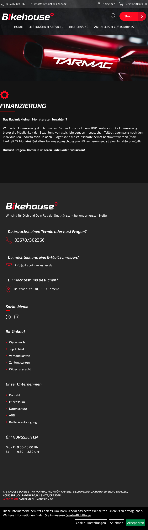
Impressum (17, 402)
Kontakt (14, 395)
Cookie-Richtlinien (78, 515)
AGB (12, 415)
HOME (18, 26)
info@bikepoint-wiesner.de (33, 265)
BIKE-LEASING (78, 26)
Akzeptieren (135, 522)
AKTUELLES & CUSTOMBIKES (114, 26)
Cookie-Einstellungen (91, 522)
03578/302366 (15, 3)
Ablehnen (116, 522)
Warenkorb (17, 342)
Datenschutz (18, 408)
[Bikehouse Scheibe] (28, 16)
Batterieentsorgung (23, 422)
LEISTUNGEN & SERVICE (45, 26)
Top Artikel (16, 349)
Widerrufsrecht (20, 369)
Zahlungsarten (19, 362)
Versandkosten (19, 355)
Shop (127, 16)
